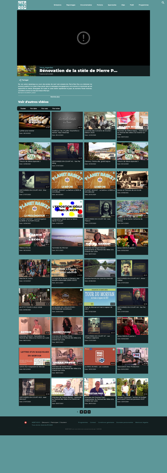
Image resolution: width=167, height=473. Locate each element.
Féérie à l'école (25, 248)
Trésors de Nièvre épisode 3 (127, 161)
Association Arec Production (128, 367)
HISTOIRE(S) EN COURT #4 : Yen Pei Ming (131, 308)
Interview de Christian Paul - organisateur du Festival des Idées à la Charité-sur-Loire (99, 399)
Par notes (56, 108)
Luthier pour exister (26, 131)
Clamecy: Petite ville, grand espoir (97, 161)
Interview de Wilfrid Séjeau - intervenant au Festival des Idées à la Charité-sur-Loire (132, 132)
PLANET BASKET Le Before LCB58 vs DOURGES (66, 191)
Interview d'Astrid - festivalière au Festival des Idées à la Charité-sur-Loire (34, 337)
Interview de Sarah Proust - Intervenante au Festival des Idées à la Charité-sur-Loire (66, 368)
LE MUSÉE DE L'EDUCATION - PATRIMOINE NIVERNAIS (64, 308)
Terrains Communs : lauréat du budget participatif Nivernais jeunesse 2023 (131, 398)
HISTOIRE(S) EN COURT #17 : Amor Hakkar (131, 279)
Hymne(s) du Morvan (60, 248)
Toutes (23, 108)
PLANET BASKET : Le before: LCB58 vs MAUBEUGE (100, 191)
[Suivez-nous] (20, 422)
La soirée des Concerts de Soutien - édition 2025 (98, 132)
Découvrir (45, 422)
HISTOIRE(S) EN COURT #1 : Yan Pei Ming (66, 162)
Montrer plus (55, 97)
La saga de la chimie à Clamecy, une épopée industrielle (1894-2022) (65, 279)
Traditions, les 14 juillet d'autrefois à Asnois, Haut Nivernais (65, 132)
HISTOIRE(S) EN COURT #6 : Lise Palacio (97, 220)
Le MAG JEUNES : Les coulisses (97, 367)
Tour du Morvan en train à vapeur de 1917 (98, 308)
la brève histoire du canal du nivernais (99, 278)
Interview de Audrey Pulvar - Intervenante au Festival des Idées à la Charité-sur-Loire (66, 338)
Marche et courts (26, 278)
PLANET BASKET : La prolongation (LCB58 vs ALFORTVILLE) (32, 220)
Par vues (44, 108)
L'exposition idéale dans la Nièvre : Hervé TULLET (65, 220)
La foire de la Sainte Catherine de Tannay (129, 220)
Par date (33, 108)
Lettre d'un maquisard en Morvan (32, 367)
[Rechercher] (163, 2)
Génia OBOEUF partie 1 (126, 248)
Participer (54, 422)
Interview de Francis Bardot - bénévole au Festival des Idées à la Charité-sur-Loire (66, 399)
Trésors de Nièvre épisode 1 (30, 161)
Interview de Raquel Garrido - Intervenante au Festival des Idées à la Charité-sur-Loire (99, 249)
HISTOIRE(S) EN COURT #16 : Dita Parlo (32, 191)
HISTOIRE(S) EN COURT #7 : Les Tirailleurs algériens (97, 337)
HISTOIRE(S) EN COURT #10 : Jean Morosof (32, 398)
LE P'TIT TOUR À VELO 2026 (30, 307)
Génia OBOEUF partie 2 (126, 336)
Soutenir (63, 422)
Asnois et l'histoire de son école (129, 190)
